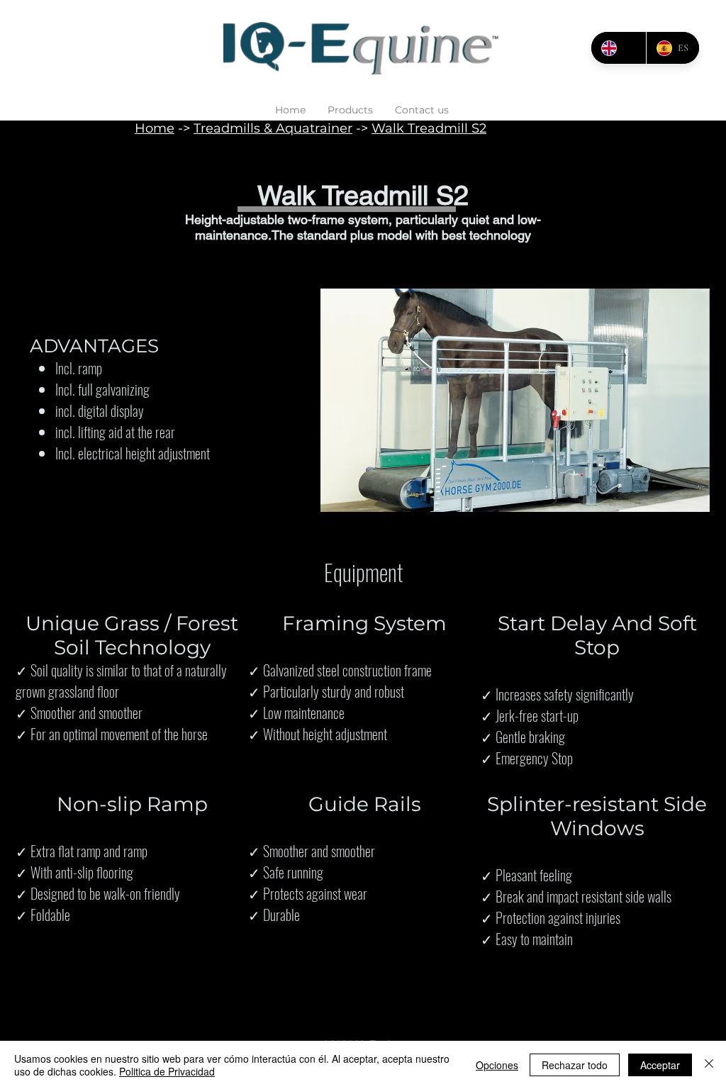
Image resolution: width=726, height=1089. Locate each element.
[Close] (708, 1065)
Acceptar (660, 1065)
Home (154, 128)
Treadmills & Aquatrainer (273, 128)
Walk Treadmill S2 (429, 128)
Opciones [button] (497, 1065)
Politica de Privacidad (167, 1071)
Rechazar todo (575, 1065)
